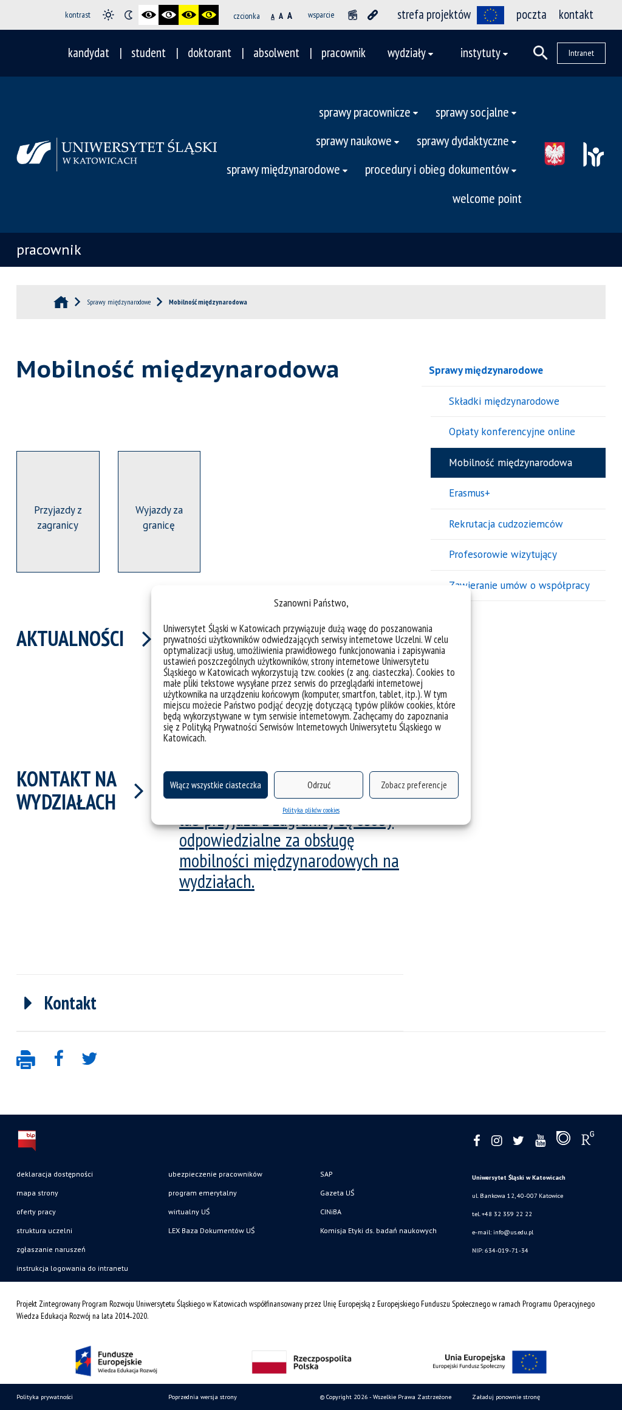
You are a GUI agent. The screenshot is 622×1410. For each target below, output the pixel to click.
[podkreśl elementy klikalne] (373, 15)
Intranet (581, 52)
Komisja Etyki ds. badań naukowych (378, 1230)
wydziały (407, 52)
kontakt (576, 14)
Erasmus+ (469, 493)
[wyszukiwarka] (540, 53)
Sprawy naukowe (354, 140)
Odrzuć (318, 785)
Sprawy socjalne (472, 111)
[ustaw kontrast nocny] (128, 15)
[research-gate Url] (587, 1140)
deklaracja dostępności (54, 1173)
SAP (326, 1173)
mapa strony (37, 1192)
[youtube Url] (540, 1141)
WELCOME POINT (487, 198)
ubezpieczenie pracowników (215, 1173)
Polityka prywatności (44, 1397)
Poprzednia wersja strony (202, 1397)
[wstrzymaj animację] (353, 15)
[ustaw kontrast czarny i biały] (148, 15)
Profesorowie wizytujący (503, 554)
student (148, 52)
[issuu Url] (563, 1140)
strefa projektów (434, 14)
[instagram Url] (496, 1141)
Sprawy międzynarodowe (486, 370)
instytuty (480, 52)
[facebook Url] (476, 1141)
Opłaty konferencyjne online (512, 431)
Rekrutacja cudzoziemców (506, 524)
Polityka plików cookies (311, 809)
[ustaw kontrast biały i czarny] (169, 15)
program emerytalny (202, 1192)
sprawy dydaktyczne (463, 140)
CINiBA (330, 1211)
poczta (531, 14)
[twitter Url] (518, 1141)
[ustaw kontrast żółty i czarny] (209, 15)
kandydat (88, 52)
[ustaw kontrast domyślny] (108, 15)
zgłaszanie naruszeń (51, 1249)
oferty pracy (36, 1211)
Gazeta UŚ (337, 1192)
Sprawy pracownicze (365, 111)
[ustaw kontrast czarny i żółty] (189, 15)
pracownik (343, 52)
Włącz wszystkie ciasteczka (215, 785)
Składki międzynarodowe (504, 401)
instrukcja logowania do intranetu (72, 1268)
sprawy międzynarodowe (283, 168)
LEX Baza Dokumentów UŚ (211, 1230)
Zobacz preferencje (414, 785)
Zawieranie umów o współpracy (519, 585)
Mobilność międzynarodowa (510, 462)
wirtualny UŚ (189, 1211)
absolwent (276, 52)
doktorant (209, 52)
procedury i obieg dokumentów (437, 168)
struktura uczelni (44, 1230)
